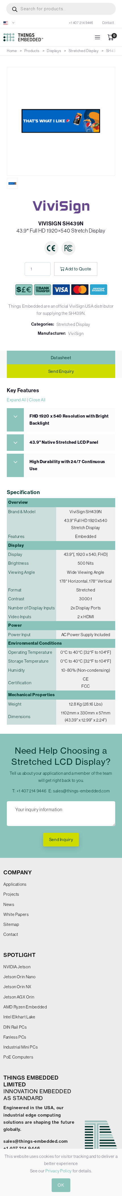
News (8, 904)
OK (61, 1185)
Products (31, 51)
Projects (11, 894)
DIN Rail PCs (15, 1027)
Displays (54, 51)
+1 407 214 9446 (81, 23)
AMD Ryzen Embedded (25, 1006)
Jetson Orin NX (17, 986)
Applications (15, 884)
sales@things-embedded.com (81, 790)
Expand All (16, 399)
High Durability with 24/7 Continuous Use (67, 465)
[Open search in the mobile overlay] (61, 9)
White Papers (16, 914)
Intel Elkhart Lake (19, 1016)
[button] (9, 23)
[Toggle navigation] (97, 37)
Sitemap (11, 924)
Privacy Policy (58, 1170)
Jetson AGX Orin (18, 996)
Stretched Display (84, 51)
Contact (108, 23)
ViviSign (75, 333)
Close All (37, 399)
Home (12, 51)
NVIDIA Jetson (16, 966)
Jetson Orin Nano (19, 976)
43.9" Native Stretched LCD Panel (64, 442)
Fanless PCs (14, 1037)
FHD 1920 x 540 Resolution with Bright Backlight (69, 420)
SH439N (113, 51)
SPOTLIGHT (19, 955)
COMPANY (17, 872)
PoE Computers (18, 1057)
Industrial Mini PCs (20, 1047)
